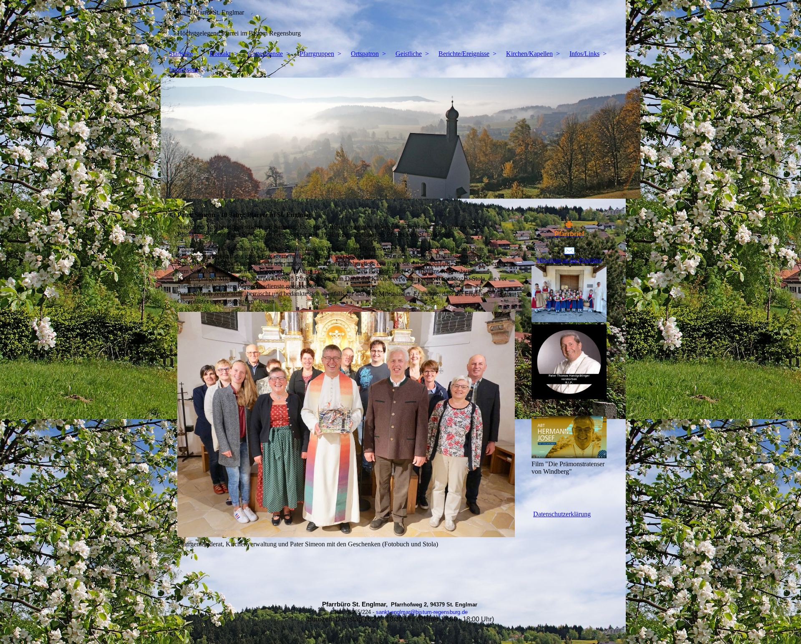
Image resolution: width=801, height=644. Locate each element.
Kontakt (220, 53)
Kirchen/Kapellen (529, 53)
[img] (400, 23)
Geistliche (408, 53)
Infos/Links (584, 53)
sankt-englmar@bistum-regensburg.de (422, 612)
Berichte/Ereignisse (463, 53)
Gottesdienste (265, 53)
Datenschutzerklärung (562, 514)
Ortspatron (365, 53)
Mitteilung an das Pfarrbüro (569, 260)
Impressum (183, 69)
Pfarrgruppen (317, 53)
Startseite (181, 53)
